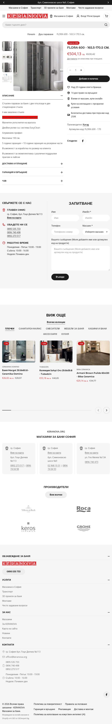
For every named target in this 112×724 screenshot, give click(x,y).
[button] (3, 2)
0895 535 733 (13, 228)
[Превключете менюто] (3, 16)
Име (53, 211)
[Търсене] (106, 24)
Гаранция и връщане (44, 709)
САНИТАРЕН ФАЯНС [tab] (30, 328)
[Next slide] (106, 410)
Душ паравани (46, 34)
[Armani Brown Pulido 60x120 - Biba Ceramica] (93, 353)
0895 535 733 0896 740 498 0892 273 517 (12, 666)
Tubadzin (43, 367)
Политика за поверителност (48, 703)
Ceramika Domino (10, 366)
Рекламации (64, 709)
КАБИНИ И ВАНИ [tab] (97, 328)
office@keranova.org (16, 656)
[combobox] (56, 25)
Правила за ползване (76, 703)
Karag (86, 124)
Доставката (72, 58)
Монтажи (71, 7)
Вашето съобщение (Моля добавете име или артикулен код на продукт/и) (79, 241)
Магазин (87, 225)
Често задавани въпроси (90, 7)
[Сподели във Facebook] (82, 141)
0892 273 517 (13, 235)
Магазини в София (18, 7)
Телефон (55, 225)
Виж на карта (17, 452)
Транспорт (36, 7)
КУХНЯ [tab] (65, 334)
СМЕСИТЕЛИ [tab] (53, 328)
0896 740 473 (91, 461)
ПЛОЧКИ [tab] (9, 328)
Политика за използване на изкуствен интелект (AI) (59, 714)
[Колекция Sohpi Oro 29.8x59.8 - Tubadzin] (56, 352)
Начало (31, 34)
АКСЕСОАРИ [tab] (50, 334)
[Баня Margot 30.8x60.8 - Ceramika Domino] (18, 352)
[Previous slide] (98, 410)
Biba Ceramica (83, 369)
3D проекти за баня (54, 7)
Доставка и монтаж (83, 709)
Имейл (86, 211)
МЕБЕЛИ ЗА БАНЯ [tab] (74, 328)
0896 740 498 (13, 232)
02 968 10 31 (54, 465)
